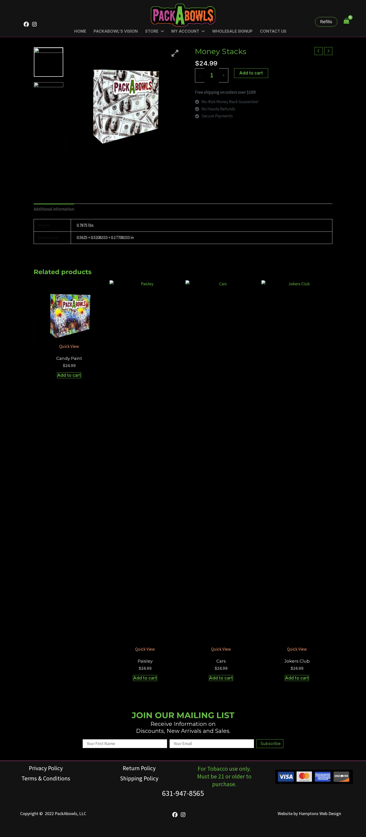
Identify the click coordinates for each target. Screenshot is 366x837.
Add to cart (251, 73)
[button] (326, 22)
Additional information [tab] (54, 209)
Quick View (69, 346)
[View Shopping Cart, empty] (346, 21)
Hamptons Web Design (320, 813)
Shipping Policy (139, 778)
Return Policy (139, 768)
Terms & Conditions (45, 778)
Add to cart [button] (69, 375)
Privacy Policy (46, 768)
